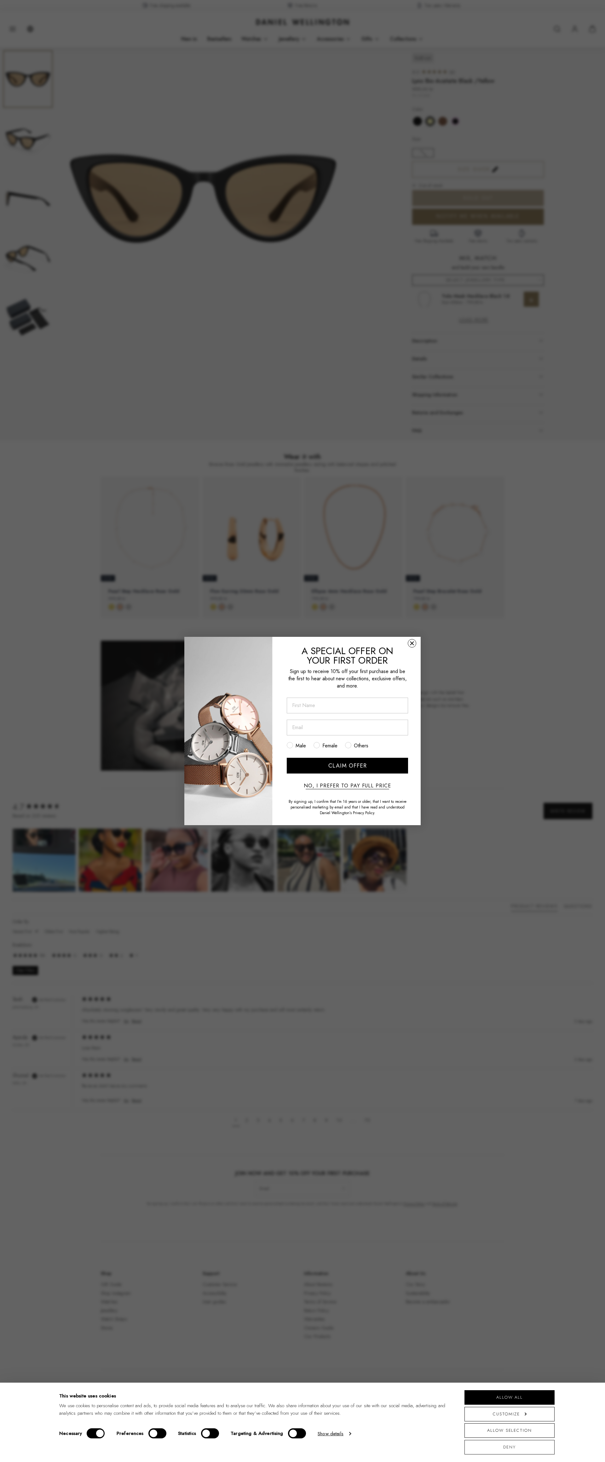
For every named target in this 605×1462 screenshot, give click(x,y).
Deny (509, 1447)
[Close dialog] (412, 643)
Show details (330, 1433)
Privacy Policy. (364, 813)
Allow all (509, 1397)
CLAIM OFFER (347, 766)
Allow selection (509, 1430)
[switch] (157, 1433)
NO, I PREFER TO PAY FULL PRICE (347, 786)
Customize (506, 1414)
